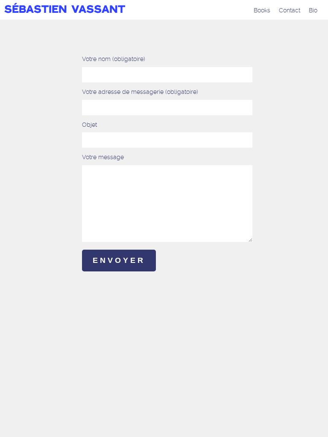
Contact (289, 10)
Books (262, 10)
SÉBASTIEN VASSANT (64, 10)
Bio (313, 10)
